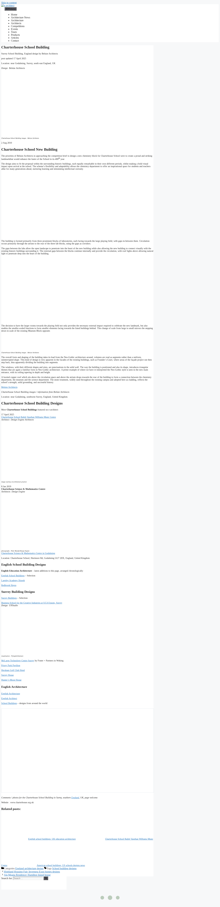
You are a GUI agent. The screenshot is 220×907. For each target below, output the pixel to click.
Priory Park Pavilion (10, 665)
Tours (14, 32)
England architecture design (29, 868)
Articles (15, 37)
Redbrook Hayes (8, 585)
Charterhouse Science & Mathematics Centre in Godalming (28, 553)
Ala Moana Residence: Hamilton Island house (27, 875)
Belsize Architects (9, 387)
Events (14, 29)
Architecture (17, 20)
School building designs (64, 868)
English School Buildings (12, 575)
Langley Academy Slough (13, 580)
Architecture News (20, 17)
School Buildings (9, 703)
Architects (16, 23)
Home (14, 14)
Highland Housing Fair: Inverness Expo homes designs (32, 871)
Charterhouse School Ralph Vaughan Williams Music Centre (28, 417)
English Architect (9, 698)
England (75, 797)
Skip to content (9, 2)
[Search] (45, 878)
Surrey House (7, 675)
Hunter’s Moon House (11, 680)
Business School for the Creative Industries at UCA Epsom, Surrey (31, 603)
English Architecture (10, 693)
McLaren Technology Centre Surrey (17, 660)
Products (15, 34)
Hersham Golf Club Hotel (13, 670)
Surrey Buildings (9, 598)
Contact (15, 40)
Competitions (17, 26)
